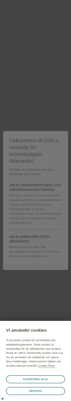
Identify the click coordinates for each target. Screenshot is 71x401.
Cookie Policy (46, 365)
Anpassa (35, 391)
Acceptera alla (35, 379)
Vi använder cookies (26, 330)
